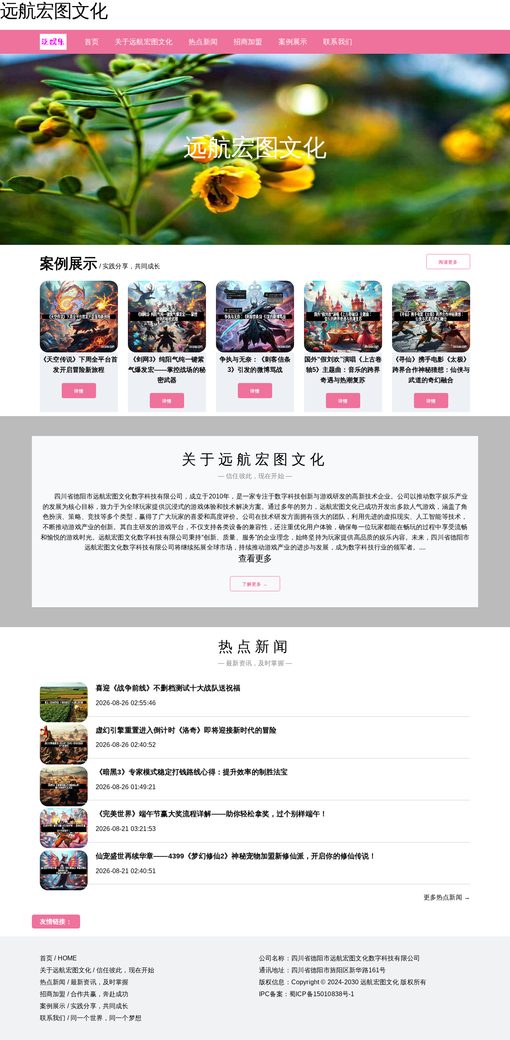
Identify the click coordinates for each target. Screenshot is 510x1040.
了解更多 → (255, 584)
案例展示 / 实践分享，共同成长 (84, 1006)
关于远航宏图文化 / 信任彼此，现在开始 (97, 970)
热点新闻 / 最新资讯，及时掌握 (84, 982)
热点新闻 (203, 42)
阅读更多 (448, 262)
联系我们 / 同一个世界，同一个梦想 (90, 1018)
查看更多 (255, 558)
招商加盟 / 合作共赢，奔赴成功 (84, 994)
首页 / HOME (58, 958)
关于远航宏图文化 (144, 42)
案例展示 (293, 42)
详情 (79, 391)
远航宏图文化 (54, 10)
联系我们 (337, 42)
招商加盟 (248, 42)
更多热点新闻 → (447, 897)
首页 (91, 42)
